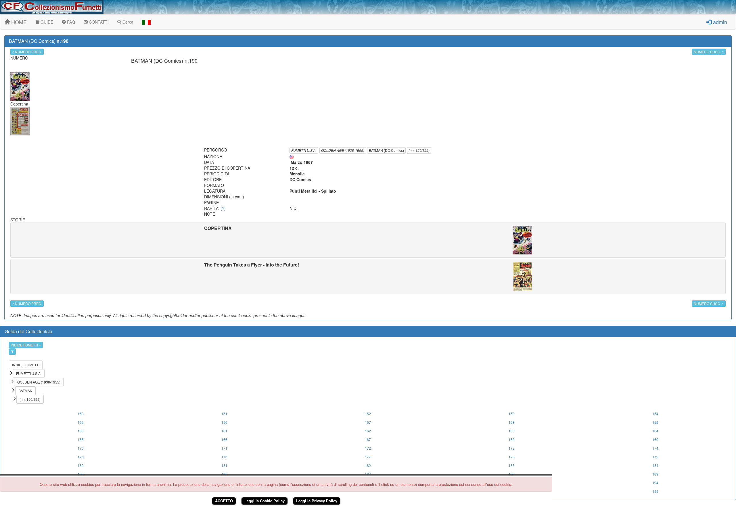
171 (224, 448)
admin (719, 22)
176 (224, 456)
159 (655, 422)
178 (512, 456)
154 (655, 413)
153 (512, 413)
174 (655, 448)
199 (655, 491)
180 (81, 465)
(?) (223, 208)
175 (81, 456)
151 (224, 413)
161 (224, 430)
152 (368, 413)
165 (81, 439)
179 (655, 456)
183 (512, 465)
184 (655, 465)
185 (81, 473)
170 (81, 448)
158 (512, 422)
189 (655, 473)
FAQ (70, 22)
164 (655, 430)
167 (368, 439)
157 (368, 422)
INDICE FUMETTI (25, 344)
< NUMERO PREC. (27, 51)
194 (655, 482)
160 (81, 430)
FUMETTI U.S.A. (304, 150)
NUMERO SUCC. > (709, 51)
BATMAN (25, 390)
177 (368, 456)
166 (224, 439)
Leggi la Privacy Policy (316, 500)
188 (512, 473)
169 (655, 439)
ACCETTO (224, 500)
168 (512, 439)
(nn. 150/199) (419, 150)
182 (368, 465)
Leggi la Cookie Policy (264, 500)
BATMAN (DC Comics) (386, 150)
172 (368, 448)
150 (81, 413)
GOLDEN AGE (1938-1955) (342, 150)
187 (368, 473)
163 (512, 430)
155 (81, 422)
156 (224, 422)
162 (368, 430)
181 (224, 465)
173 (512, 448)
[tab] (368, 240)
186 (224, 473)
